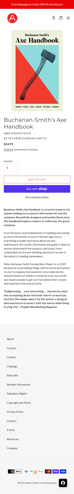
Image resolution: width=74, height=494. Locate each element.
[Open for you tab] (63, 483)
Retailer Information (18, 384)
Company (12, 448)
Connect (12, 420)
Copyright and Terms (19, 402)
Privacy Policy (15, 411)
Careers (11, 357)
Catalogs (12, 366)
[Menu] (68, 17)
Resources (13, 439)
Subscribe (12, 375)
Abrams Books (32, 483)
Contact (11, 348)
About (10, 338)
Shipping (8, 149)
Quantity (8, 161)
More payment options (37, 197)
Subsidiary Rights (17, 393)
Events (11, 429)
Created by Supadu (47, 483)
